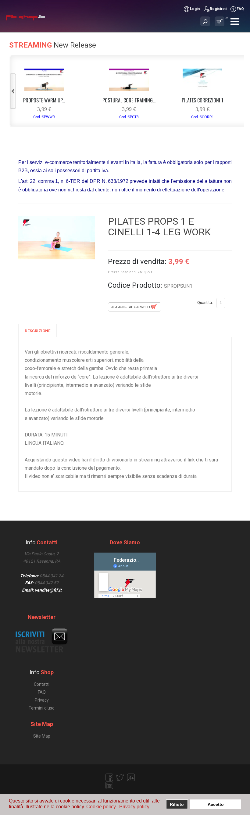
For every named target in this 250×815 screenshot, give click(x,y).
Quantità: (205, 302)
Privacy (42, 700)
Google (131, 777)
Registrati (218, 9)
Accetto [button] (216, 804)
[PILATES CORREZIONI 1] (202, 89)
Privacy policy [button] (134, 806)
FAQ (240, 9)
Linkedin (109, 785)
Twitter (120, 777)
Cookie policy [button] (101, 806)
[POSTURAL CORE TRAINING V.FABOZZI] (129, 89)
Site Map (41, 736)
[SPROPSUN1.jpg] (56, 237)
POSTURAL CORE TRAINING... (128, 100)
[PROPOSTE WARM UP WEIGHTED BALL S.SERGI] (44, 89)
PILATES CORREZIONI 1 (202, 100)
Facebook (109, 777)
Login (195, 9)
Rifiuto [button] (177, 804)
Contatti (41, 684)
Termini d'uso (42, 708)
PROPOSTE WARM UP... (44, 100)
